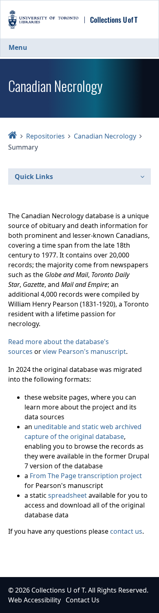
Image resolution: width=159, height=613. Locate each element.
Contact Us (82, 599)
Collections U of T (58, 590)
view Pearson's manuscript (84, 351)
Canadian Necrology (105, 136)
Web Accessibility (34, 599)
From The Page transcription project (86, 475)
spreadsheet (67, 495)
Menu (18, 47)
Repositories (45, 136)
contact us (126, 531)
